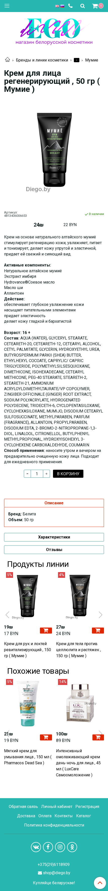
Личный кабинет (56, 806)
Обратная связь (23, 806)
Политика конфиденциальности (54, 825)
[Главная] (7, 60)
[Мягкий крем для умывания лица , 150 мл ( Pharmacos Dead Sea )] (28, 703)
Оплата (44, 815)
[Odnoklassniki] (72, 847)
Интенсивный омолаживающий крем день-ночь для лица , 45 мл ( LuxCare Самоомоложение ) (78, 762)
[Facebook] (48, 847)
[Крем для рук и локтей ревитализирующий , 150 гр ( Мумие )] (28, 596)
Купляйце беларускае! (54, 883)
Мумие (91, 60)
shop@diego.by (56, 872)
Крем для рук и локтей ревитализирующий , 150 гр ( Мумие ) (27, 649)
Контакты (64, 815)
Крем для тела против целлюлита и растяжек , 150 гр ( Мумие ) (78, 649)
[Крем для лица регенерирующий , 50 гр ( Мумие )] (54, 151)
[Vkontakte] (36, 847)
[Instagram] (60, 847)
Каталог (83, 815)
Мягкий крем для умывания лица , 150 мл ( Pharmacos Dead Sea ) (27, 756)
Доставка (26, 815)
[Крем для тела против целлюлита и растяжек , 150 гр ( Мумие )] (80, 596)
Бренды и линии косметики (42, 60)
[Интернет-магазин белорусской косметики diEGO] (54, 30)
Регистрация (87, 806)
